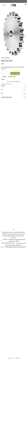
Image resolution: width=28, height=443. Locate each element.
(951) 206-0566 (9, 243)
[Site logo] (13, 5)
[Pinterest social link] (14, 1)
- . (15, 247)
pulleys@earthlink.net (15, 245)
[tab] (13, 81)
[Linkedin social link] (16, 1)
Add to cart (15, 73)
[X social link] (12, 1)
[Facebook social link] (11, 1)
